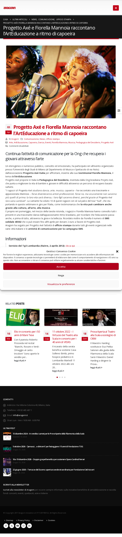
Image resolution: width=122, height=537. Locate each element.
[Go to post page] (22, 317)
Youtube (17, 525)
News (42, 139)
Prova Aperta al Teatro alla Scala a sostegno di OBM (103, 335)
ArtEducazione (21, 142)
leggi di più (19, 360)
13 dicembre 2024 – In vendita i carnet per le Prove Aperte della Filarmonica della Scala (48, 433)
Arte (11, 142)
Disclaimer (38, 520)
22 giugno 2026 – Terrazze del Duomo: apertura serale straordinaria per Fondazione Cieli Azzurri (53, 469)
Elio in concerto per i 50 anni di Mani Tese (27, 333)
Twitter (11, 525)
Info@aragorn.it (20, 415)
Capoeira (33, 142)
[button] (117, 251)
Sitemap (9, 520)
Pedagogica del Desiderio (88, 142)
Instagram (23, 525)
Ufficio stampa (53, 139)
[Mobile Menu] (116, 8)
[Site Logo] (9, 8)
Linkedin (29, 525)
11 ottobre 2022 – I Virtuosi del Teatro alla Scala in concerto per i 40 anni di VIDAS (65, 337)
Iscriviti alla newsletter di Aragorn (18, 489)
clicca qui (70, 245)
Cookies (51, 520)
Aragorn (15, 139)
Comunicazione (31, 139)
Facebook (5, 525)
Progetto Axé (107, 142)
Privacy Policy (24, 520)
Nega (61, 275)
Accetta (61, 266)
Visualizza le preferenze (61, 283)
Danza (41, 142)
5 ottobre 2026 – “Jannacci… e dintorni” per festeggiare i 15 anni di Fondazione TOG (48, 446)
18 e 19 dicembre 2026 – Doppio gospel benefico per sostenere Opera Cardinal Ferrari (49, 459)
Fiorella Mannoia (59, 142)
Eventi (48, 142)
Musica (71, 142)
